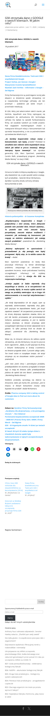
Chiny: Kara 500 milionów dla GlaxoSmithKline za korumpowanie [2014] (14, 486)
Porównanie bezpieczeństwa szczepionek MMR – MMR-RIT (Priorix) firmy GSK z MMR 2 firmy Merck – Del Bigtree (24, 420)
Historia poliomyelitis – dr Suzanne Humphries (24, 216)
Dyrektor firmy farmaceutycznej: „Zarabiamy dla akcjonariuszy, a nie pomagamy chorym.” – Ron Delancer (25, 411)
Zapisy (10, 618)
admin (21, 27)
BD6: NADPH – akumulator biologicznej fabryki (23, 670)
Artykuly (41, 27)
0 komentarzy (11, 30)
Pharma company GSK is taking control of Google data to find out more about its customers (24, 396)
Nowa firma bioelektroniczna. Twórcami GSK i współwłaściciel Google (32, 488)
